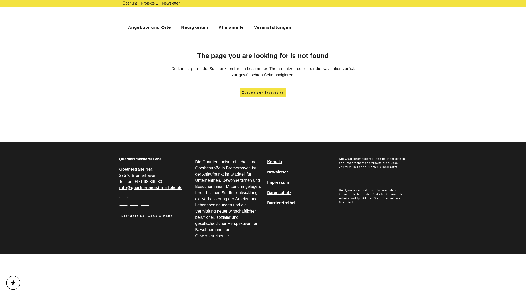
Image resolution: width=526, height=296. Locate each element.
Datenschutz (279, 192)
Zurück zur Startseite (263, 92)
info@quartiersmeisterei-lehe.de (150, 187)
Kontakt (274, 162)
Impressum (278, 182)
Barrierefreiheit (282, 203)
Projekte (148, 3)
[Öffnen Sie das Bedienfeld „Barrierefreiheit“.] (13, 283)
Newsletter (171, 3)
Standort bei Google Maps (147, 215)
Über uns (130, 3)
